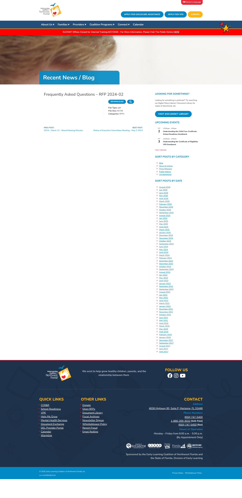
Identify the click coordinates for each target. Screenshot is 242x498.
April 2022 (163, 300)
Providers (78, 24)
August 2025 (164, 215)
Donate (195, 14)
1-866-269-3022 (180, 421)
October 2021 (165, 314)
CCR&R (45, 405)
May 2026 (163, 195)
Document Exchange (52, 424)
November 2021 (166, 312)
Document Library (92, 412)
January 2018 (165, 337)
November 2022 (166, 286)
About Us (46, 24)
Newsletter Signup (93, 420)
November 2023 (166, 263)
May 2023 (163, 278)
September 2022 (166, 289)
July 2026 (163, 190)
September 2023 (166, 269)
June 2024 (163, 246)
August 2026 (164, 187)
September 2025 (166, 212)
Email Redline (90, 431)
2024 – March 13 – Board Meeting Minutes (63, 129)
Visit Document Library (173, 114)
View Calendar (161, 150)
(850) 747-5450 (187, 424)
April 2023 (163, 280)
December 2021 (166, 309)
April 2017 (163, 351)
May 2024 (163, 249)
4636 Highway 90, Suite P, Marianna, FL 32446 (176, 408)
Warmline (46, 435)
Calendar (138, 24)
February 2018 (165, 334)
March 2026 (164, 201)
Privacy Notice (177, 473)
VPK (43, 412)
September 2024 (166, 244)
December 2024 (166, 235)
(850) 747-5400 (193, 417)
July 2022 (163, 295)
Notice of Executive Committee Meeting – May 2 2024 (118, 129)
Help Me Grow (49, 416)
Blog (161, 163)
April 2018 (163, 331)
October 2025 (165, 210)
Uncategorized (165, 174)
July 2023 (163, 275)
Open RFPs (88, 409)
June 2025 (163, 221)
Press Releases (165, 169)
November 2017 (166, 340)
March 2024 (164, 255)
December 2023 (166, 261)
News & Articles (166, 166)
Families (62, 24)
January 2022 (165, 306)
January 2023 (165, 283)
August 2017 (164, 346)
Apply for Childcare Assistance (142, 14)
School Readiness (51, 409)
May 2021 (163, 320)
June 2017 (163, 349)
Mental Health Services (54, 420)
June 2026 (163, 193)
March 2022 (164, 303)
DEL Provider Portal (52, 428)
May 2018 (163, 329)
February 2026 (165, 204)
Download (117, 101)
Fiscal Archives (90, 416)
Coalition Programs (101, 24)
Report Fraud (89, 428)
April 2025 (163, 227)
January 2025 (165, 232)
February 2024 (165, 258)
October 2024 (165, 241)
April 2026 (163, 198)
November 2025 (166, 207)
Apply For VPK (176, 14)
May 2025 (163, 224)
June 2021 (163, 317)
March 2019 (164, 326)
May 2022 (163, 297)
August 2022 (164, 292)
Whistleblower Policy (94, 424)
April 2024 (163, 252)
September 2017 (166, 343)
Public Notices (165, 171)
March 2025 (164, 229)
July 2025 (163, 218)
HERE (176, 32)
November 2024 (166, 238)
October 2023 (165, 266)
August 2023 (164, 272)
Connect (123, 24)
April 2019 (163, 323)
